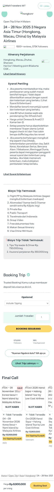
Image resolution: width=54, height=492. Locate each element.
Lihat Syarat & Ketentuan (17, 174)
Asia (22, 476)
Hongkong (30, 476)
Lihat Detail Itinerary (14, 73)
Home (4, 476)
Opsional (27, 297)
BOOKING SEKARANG (28, 328)
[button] (4, 13)
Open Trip (13, 476)
